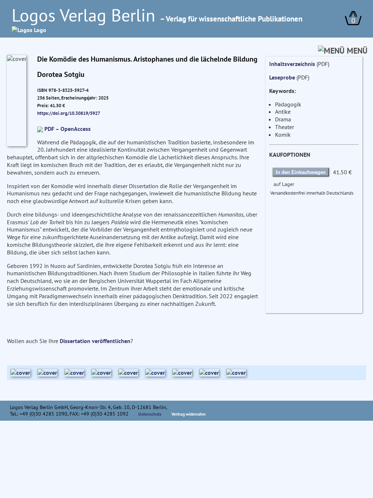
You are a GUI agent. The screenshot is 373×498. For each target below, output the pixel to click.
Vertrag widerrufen (189, 414)
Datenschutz (150, 414)
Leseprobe (282, 77)
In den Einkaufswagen (301, 172)
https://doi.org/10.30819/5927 (68, 113)
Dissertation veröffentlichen (95, 341)
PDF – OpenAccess (67, 128)
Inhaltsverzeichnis (292, 63)
